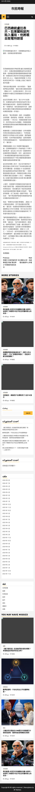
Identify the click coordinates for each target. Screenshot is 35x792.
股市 (3, 600)
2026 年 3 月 (6, 495)
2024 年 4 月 (6, 559)
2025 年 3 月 (6, 531)
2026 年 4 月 (6, 492)
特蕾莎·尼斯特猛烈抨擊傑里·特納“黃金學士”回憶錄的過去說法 (10, 262)
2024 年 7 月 (6, 549)
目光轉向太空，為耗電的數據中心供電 (25, 260)
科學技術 (5, 594)
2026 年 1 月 (6, 501)
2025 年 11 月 (6, 507)
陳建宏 (13, 359)
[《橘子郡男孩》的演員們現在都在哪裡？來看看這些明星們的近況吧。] (17, 630)
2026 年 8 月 (6, 480)
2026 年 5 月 (6, 489)
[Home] (4, 17)
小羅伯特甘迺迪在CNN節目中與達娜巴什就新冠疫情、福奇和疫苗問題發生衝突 (17, 732)
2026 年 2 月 (6, 498)
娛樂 (3, 591)
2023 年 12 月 (6, 571)
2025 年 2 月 (6, 534)
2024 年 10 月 (6, 540)
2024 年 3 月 (6, 562)
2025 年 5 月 (6, 525)
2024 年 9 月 (6, 543)
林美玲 (13, 316)
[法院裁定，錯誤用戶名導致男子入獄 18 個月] (17, 377)
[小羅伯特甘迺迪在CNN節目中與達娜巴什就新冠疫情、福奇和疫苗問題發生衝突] (17, 712)
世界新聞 (6, 24)
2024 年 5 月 (6, 555)
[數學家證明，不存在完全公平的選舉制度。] (17, 671)
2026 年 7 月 (6, 483)
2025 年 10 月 (6, 510)
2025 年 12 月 (6, 504)
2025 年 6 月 (6, 522)
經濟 (3, 597)
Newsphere (28, 787)
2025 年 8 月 (6, 516)
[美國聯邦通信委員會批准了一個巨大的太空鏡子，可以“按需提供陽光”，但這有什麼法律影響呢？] (17, 334)
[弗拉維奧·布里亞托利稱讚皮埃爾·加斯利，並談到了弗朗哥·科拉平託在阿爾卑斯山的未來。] (17, 291)
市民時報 (17, 9)
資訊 (3, 603)
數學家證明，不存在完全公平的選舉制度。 (15, 432)
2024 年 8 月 (6, 546)
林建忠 (16, 45)
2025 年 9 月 (6, 513)
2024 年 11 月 (6, 537)
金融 (3, 609)
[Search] (32, 17)
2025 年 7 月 (6, 519)
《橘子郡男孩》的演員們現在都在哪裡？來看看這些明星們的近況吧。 (17, 650)
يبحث (5, 408)
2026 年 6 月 (6, 486)
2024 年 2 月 (6, 565)
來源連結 (6, 253)
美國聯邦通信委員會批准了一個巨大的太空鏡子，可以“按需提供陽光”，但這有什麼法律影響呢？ (17, 354)
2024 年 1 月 (6, 568)
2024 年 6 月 (6, 552)
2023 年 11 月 (6, 574)
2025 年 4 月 (6, 528)
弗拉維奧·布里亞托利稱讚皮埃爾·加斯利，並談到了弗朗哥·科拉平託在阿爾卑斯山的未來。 (17, 311)
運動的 (4, 606)
